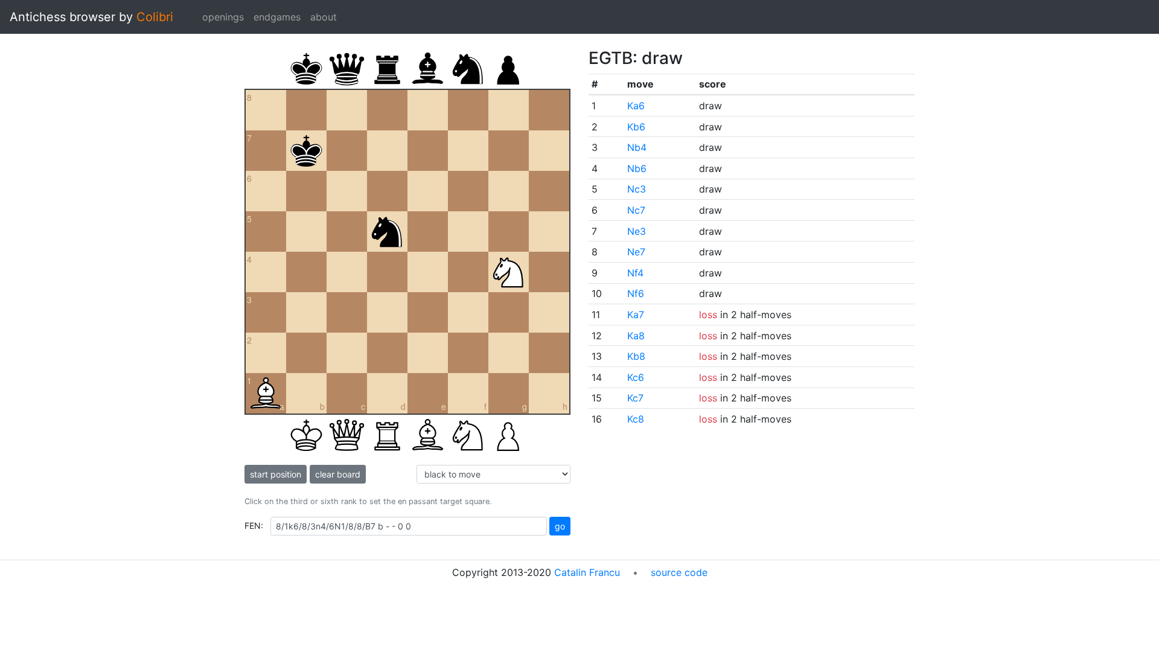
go (560, 526)
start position (275, 474)
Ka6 (636, 106)
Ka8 (636, 336)
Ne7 (636, 252)
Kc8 (635, 419)
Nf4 (635, 273)
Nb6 (637, 168)
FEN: (253, 525)
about (323, 17)
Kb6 (636, 127)
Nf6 (635, 293)
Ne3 (636, 231)
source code (679, 572)
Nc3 (636, 189)
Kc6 (635, 377)
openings (223, 17)
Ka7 (635, 314)
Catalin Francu (587, 572)
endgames (277, 17)
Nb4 (637, 147)
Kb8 (636, 356)
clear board (337, 474)
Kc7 (635, 398)
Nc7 (636, 210)
